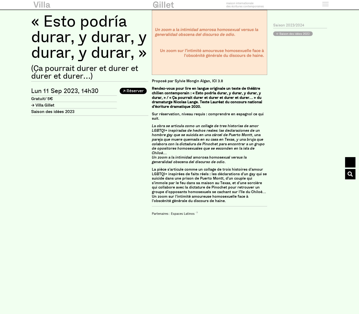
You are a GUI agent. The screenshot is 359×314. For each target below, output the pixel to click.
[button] (133, 91)
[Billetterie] (350, 162)
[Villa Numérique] (350, 174)
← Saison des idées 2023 (293, 34)
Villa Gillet (45, 105)
